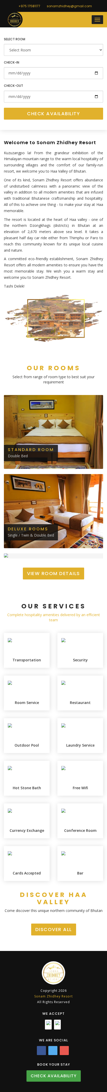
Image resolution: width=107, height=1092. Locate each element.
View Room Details (53, 573)
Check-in (11, 62)
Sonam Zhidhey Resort (53, 996)
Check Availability (53, 113)
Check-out (13, 85)
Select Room (14, 39)
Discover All (53, 929)
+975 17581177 (29, 6)
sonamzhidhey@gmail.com (69, 6)
